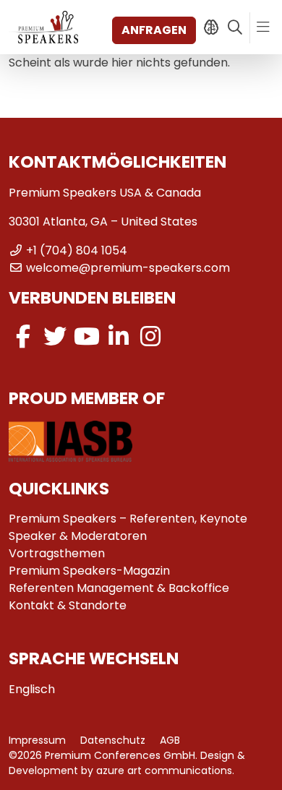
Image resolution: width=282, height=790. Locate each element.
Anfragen (154, 30)
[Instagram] (150, 336)
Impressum (37, 740)
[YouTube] (86, 336)
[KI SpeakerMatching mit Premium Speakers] (211, 27)
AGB (170, 740)
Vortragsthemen (57, 553)
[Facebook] (23, 336)
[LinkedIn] (118, 336)
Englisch (32, 689)
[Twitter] (54, 336)
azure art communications (164, 770)
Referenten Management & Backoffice (119, 588)
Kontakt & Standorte (68, 605)
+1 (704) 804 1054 (76, 250)
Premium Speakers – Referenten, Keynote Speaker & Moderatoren (128, 527)
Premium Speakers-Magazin (89, 570)
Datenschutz (112, 740)
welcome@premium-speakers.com (128, 267)
